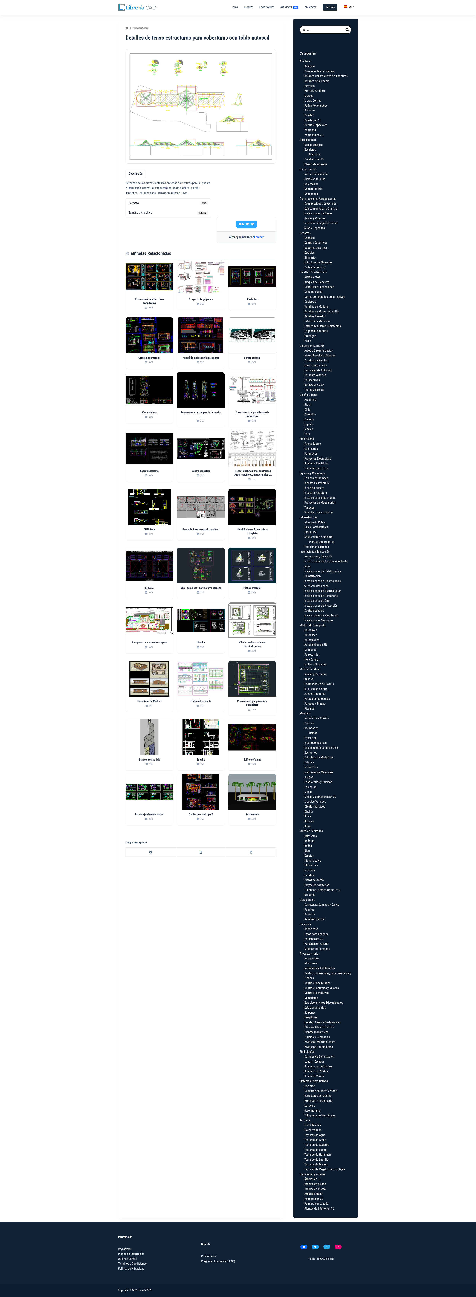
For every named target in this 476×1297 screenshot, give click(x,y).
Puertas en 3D (312, 120)
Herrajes (309, 86)
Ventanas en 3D (313, 135)
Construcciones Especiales (320, 203)
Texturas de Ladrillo (316, 1159)
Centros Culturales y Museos (321, 988)
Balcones (309, 66)
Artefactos (310, 836)
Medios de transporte (312, 625)
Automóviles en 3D (315, 644)
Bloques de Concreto (316, 282)
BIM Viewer (310, 7)
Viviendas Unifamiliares (318, 1047)
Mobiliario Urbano (310, 669)
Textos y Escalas (314, 390)
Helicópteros (312, 659)
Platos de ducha (314, 880)
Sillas (307, 816)
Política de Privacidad (131, 1268)
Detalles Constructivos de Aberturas (326, 76)
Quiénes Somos (127, 1259)
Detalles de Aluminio (316, 81)
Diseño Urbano (308, 395)
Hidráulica (310, 532)
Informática (311, 767)
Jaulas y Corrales (314, 218)
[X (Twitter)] (201, 852)
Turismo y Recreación (317, 1037)
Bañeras (309, 841)
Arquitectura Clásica (316, 718)
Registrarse (125, 1249)
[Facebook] (151, 852)
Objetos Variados (314, 806)
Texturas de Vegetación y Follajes (324, 1169)
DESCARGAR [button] (246, 224)
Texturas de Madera (316, 1164)
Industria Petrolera (315, 493)
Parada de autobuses (317, 699)
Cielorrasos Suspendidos (319, 287)
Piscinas (309, 708)
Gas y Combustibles (316, 527)
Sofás (307, 826)
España (308, 424)
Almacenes (311, 963)
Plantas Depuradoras (321, 542)
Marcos (308, 96)
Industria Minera (314, 488)
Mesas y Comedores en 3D (320, 797)
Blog (235, 7)
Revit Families (266, 7)
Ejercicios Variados (315, 365)
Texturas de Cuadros (316, 1145)
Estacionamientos (315, 1007)
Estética (309, 762)
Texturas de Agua (314, 1135)
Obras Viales (307, 900)
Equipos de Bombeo (316, 478)
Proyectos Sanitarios (316, 885)
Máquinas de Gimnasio (318, 262)
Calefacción (311, 184)
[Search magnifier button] (347, 29)
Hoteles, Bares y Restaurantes (322, 1022)
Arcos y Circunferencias (318, 350)
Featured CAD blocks (321, 1259)
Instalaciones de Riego (318, 213)
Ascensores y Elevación (318, 556)
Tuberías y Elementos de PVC (322, 890)
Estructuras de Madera (318, 1095)
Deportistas (311, 929)
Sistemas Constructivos (314, 1081)
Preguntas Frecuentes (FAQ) (218, 1261)
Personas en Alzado (316, 944)
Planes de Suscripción (131, 1254)
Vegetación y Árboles (312, 1174)
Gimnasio (310, 257)
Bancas (308, 679)
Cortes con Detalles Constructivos (324, 297)
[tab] (136, 174)
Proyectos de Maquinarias (320, 502)
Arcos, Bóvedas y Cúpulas (319, 355)
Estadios (309, 252)
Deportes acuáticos (315, 247)
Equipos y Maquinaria (313, 473)
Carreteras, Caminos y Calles (321, 904)
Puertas (309, 115)
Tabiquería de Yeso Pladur (320, 1115)
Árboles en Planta (315, 1189)
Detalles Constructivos (313, 272)
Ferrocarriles (312, 654)
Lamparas (310, 787)
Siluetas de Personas (317, 949)
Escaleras (310, 149)
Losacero (309, 1105)
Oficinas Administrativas (319, 1027)
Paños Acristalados (315, 105)
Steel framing (312, 1110)
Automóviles (311, 640)
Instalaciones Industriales (319, 498)
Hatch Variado (312, 1130)
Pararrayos (310, 453)
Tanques (309, 507)
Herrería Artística (314, 91)
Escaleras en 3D (314, 159)
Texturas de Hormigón (317, 1154)
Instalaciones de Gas (316, 600)
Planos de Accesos (315, 164)
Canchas (309, 238)
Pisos (307, 341)
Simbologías (307, 1051)
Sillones (309, 821)
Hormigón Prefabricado (318, 1101)
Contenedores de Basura (319, 684)
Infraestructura (309, 517)
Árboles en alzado (315, 1184)
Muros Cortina (312, 100)
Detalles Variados (315, 316)
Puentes (309, 909)
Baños (308, 846)
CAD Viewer (289, 7)
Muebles (305, 713)
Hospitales (310, 1017)
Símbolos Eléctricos (316, 463)
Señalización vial (314, 919)
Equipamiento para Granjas (320, 208)
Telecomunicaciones (316, 547)
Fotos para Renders (316, 934)
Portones (309, 110)
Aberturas (305, 61)
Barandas (314, 154)
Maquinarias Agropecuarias (320, 223)
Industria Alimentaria (317, 483)
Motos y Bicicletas (315, 664)
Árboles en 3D (312, 1179)
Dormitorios (311, 728)
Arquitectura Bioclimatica (319, 968)
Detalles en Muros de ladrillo (321, 311)
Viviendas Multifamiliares (319, 1042)
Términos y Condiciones (132, 1263)
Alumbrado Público (315, 522)
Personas (305, 924)
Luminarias (311, 448)
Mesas (308, 792)
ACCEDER (330, 7)
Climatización (308, 169)
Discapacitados (313, 145)
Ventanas (310, 130)
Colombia (310, 414)
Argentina (310, 399)
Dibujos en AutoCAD (312, 346)
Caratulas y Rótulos (316, 360)
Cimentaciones (313, 292)
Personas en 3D (313, 939)
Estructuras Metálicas (317, 321)
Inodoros (309, 870)
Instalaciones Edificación (314, 551)
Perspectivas (312, 380)
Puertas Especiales (315, 125)
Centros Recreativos (316, 993)
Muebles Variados (315, 801)
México (308, 429)
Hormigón (310, 336)
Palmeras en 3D (313, 1199)
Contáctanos (208, 1256)
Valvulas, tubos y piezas (318, 512)
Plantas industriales (316, 1032)
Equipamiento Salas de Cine (321, 748)
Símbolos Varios (314, 1076)
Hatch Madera (312, 1125)
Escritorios (310, 752)
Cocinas (309, 723)
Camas (313, 733)
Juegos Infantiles (314, 693)
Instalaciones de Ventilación (321, 615)
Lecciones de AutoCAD (318, 370)
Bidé (307, 850)
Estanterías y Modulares (318, 757)
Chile (307, 409)
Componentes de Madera (319, 71)
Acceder (259, 237)
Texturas (305, 1120)
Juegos (308, 777)
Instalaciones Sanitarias (318, 620)
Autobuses (310, 635)
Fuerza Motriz (312, 443)
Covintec (309, 1086)
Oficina (308, 811)
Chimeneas (311, 194)
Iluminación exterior (316, 689)
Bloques (248, 7)
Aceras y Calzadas (315, 674)
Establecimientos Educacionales (323, 1002)
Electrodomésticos (315, 743)
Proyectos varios (310, 953)
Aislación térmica (314, 179)
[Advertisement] (246, 191)
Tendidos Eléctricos (316, 468)
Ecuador (309, 419)
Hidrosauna (311, 865)
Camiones (310, 649)
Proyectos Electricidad (317, 458)
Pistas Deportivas (314, 267)
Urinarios (309, 894)
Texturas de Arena (315, 1140)
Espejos (309, 855)
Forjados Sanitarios (316, 331)
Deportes (305, 233)
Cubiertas (310, 301)
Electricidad (307, 439)
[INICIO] (127, 28)
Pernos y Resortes (315, 375)
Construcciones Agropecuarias (318, 198)
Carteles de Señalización (319, 1056)
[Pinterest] (251, 852)
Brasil (307, 404)
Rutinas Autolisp (314, 385)
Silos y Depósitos (314, 228)
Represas (310, 914)
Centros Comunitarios (317, 983)
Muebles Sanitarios (311, 831)
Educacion (310, 738)
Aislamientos (312, 277)
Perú (307, 434)
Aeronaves (310, 630)
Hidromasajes (312, 860)
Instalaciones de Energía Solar (322, 591)
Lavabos (309, 875)
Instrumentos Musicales (318, 772)
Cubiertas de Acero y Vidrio (320, 1091)
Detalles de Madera (316, 306)
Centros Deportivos (315, 242)
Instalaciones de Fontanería (321, 596)
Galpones (310, 1012)
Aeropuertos (311, 958)
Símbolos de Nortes (316, 1071)
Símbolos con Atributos (318, 1066)
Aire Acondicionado (316, 174)
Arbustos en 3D (313, 1194)
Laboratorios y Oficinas (318, 782)
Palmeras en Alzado (316, 1203)
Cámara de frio (313, 189)
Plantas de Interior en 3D (319, 1208)
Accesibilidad (308, 140)
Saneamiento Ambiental (318, 537)
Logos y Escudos (314, 1061)
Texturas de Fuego (315, 1150)
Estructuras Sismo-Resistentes (322, 326)
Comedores (311, 998)
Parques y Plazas (314, 703)
